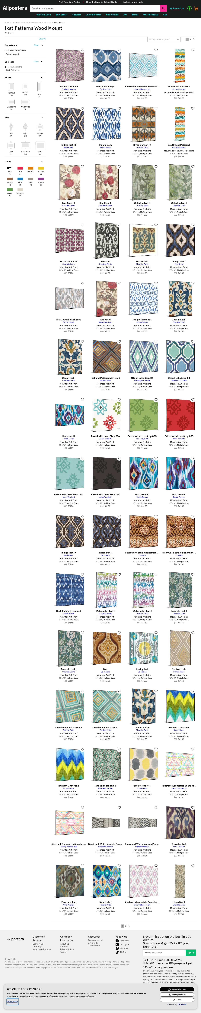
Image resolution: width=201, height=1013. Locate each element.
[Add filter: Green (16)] (9, 189)
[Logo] (15, 8)
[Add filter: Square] (25, 86)
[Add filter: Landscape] (11, 102)
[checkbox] (11, 129)
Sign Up (191, 953)
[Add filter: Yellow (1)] (41, 168)
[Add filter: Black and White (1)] (9, 168)
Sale (165, 15)
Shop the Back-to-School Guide (101, 2)
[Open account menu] (183, 8)
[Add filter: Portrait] (11, 86)
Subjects (9, 22)
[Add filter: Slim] (39, 86)
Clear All (42, 39)
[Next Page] (193, 39)
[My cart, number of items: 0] (196, 8)
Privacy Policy (12, 1001)
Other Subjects (21, 22)
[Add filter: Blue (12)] (20, 178)
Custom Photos (93, 15)
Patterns (34, 22)
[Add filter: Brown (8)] (9, 178)
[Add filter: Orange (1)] (30, 168)
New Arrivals (112, 15)
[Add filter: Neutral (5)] (20, 189)
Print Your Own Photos (69, 2)
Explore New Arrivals (133, 2)
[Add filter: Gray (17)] (30, 178)
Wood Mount (59, 22)
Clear (36, 62)
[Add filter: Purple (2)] (41, 178)
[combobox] (95, 8)
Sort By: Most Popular (158, 39)
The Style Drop (43, 15)
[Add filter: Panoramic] (25, 102)
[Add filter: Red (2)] (20, 168)
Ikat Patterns (46, 22)
